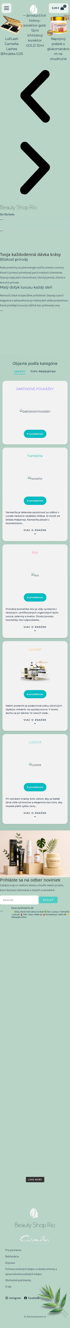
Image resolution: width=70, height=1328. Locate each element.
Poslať (48, 900)
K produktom (35, 434)
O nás (8, 1286)
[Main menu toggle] (6, 8)
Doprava (10, 1263)
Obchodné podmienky (18, 1280)
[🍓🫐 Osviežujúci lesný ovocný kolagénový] (35, 1088)
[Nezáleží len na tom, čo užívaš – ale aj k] (35, 1000)
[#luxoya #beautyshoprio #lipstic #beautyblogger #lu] (35, 928)
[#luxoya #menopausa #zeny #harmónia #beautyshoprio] (35, 1039)
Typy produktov (43, 371)
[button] (35, 97)
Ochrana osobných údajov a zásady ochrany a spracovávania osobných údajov (31, 1271)
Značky (20, 371)
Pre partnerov (13, 1250)
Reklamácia (12, 1256)
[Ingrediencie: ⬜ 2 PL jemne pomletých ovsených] (35, 951)
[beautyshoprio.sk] (34, 8)
